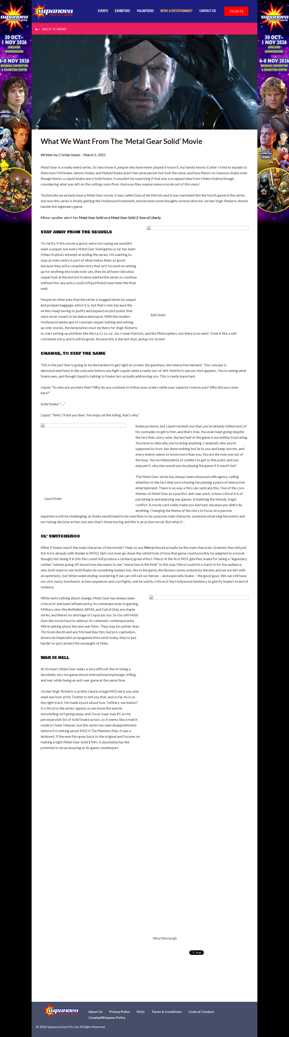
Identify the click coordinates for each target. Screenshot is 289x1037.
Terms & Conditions (166, 1012)
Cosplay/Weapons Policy (107, 1017)
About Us (96, 1012)
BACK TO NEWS (50, 29)
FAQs (141, 1012)
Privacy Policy (119, 1012)
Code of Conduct (201, 1012)
